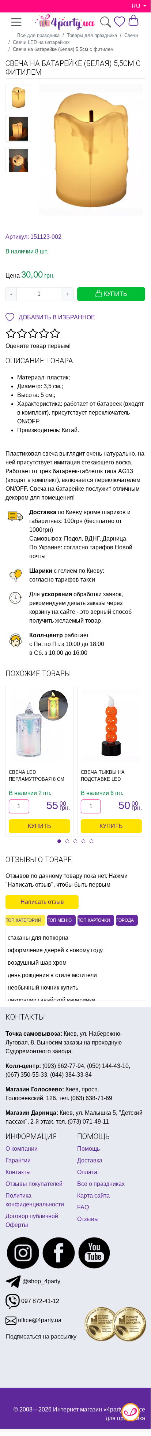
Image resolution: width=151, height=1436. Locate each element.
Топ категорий (23, 920)
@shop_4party (40, 1281)
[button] (59, 841)
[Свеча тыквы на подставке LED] (111, 725)
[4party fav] (119, 22)
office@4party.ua (38, 1320)
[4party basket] (133, 20)
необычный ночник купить (43, 987)
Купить (39, 826)
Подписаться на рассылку (41, 1336)
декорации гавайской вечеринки (51, 1000)
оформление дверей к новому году (55, 950)
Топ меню (60, 920)
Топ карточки (94, 920)
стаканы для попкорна (38, 938)
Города (125, 920)
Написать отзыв (42, 902)
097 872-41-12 (39, 1301)
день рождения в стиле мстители (52, 975)
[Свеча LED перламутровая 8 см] (39, 725)
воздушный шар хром (37, 963)
